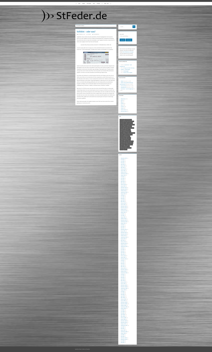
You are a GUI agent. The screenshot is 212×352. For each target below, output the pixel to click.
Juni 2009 (122, 292)
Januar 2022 (123, 204)
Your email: (122, 34)
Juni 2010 (122, 275)
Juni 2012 (122, 249)
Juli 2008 (122, 310)
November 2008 (124, 303)
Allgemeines (123, 98)
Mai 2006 (122, 336)
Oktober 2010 (123, 271)
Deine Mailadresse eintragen (128, 51)
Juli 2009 (122, 291)
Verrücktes (123, 147)
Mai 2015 (122, 227)
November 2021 (124, 207)
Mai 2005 (122, 342)
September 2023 (124, 173)
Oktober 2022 (123, 190)
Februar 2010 (123, 282)
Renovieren (127, 136)
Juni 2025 (122, 161)
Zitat (125, 149)
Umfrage (130, 144)
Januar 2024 (123, 170)
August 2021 (123, 212)
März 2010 (123, 280)
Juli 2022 (122, 195)
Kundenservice (128, 131)
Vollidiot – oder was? (86, 31)
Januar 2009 (123, 300)
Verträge (128, 147)
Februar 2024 (123, 169)
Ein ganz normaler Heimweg (129, 67)
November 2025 (124, 158)
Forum (130, 126)
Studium (98, 3)
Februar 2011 (123, 268)
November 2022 (124, 189)
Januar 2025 (123, 165)
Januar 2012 (123, 257)
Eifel (121, 124)
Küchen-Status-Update (128, 72)
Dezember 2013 (124, 232)
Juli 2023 (122, 176)
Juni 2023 (122, 178)
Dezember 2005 (124, 337)
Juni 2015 (122, 226)
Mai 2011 (122, 263)
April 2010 (123, 279)
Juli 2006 (122, 334)
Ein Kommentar (96, 34)
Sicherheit (127, 139)
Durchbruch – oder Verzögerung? (127, 88)
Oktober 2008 (123, 305)
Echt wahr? (89, 3)
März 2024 (123, 167)
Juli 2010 (122, 274)
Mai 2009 (122, 294)
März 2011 (123, 266)
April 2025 (123, 164)
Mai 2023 (122, 179)
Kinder (122, 131)
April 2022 (123, 200)
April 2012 (123, 252)
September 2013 (124, 237)
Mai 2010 (122, 277)
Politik (122, 136)
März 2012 (123, 254)
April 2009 (123, 296)
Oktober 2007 (123, 323)
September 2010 (124, 272)
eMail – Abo (106, 3)
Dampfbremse (123, 87)
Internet (128, 129)
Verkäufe (127, 146)
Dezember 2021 (124, 206)
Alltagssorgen (128, 119)
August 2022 (123, 193)
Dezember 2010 (124, 269)
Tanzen (83, 3)
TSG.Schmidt (130, 142)
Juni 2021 (122, 215)
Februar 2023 (123, 184)
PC (131, 134)
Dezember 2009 (124, 285)
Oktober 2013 (123, 235)
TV (126, 144)
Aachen (122, 119)
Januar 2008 (123, 319)
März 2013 (123, 240)
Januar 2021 (123, 217)
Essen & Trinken (123, 126)
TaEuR (126, 141)
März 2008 (123, 316)
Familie (122, 103)
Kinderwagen (127, 69)
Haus (79, 3)
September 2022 (124, 192)
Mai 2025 (122, 162)
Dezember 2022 (124, 187)
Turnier (122, 144)
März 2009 (123, 297)
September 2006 (124, 331)
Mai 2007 (122, 328)
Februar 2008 (123, 317)
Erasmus (126, 124)
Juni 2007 (122, 327)
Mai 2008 (122, 313)
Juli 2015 (122, 224)
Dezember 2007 (124, 320)
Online (127, 134)
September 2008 (124, 306)
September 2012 (124, 246)
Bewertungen (127, 121)
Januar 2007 (123, 330)
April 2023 (123, 181)
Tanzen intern (123, 109)
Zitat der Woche (124, 111)
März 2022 (123, 201)
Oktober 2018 (123, 218)
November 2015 (124, 220)
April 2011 (123, 265)
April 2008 (123, 314)
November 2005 (124, 339)
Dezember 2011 (124, 258)
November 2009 (124, 286)
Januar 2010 (123, 283)
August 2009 (123, 289)
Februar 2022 (123, 203)
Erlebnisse (131, 124)
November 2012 (124, 243)
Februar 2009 (123, 299)
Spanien (122, 141)
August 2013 (123, 238)
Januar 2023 (123, 186)
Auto (122, 100)
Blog (94, 3)
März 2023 (123, 182)
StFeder (89, 34)
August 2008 (123, 308)
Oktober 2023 (123, 172)
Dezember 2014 (124, 229)
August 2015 (123, 223)
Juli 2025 (122, 159)
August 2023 (123, 175)
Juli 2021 (122, 213)
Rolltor (122, 81)
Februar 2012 (123, 255)
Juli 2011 (122, 260)
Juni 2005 (122, 340)
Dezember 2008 (124, 302)
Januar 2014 (123, 231)
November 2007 (124, 322)
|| (110, 3)
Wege (121, 149)
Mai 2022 (122, 198)
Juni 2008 (122, 311)
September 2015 (124, 221)
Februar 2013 (123, 241)
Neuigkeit (122, 134)
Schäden (122, 139)
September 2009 (124, 288)
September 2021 (124, 210)
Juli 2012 (122, 248)
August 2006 (123, 333)
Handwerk (122, 129)
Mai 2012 (122, 251)
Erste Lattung (123, 85)
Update (122, 146)
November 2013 (124, 234)
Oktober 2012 (123, 244)
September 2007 (124, 325)
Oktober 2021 (123, 209)
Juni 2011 (122, 261)
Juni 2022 (122, 196)
